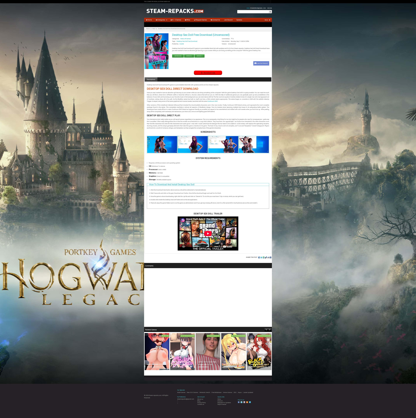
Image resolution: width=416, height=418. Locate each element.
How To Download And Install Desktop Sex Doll (171, 184)
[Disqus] (208, 299)
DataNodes (177, 56)
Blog (198, 401)
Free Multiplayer (217, 392)
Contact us (200, 404)
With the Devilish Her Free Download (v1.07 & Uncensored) (182, 364)
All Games (187, 38)
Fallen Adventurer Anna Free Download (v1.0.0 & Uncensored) (232, 364)
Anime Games (227, 392)
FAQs (219, 399)
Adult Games (181, 392)
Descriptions (151, 79)
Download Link (209, 72)
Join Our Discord (262, 63)
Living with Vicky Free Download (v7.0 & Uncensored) (207, 364)
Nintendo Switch (205, 392)
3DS (235, 392)
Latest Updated (248, 392)
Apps (240, 392)
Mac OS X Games (192, 392)
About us (200, 399)
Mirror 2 (189, 56)
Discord (269, 8)
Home (148, 28)
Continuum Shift (213, 101)
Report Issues (222, 404)
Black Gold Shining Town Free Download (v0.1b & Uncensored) (258, 364)
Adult (153, 28)
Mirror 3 (199, 56)
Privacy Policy (201, 402)
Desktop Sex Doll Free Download (187, 41)
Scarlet (182, 44)
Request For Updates (224, 402)
